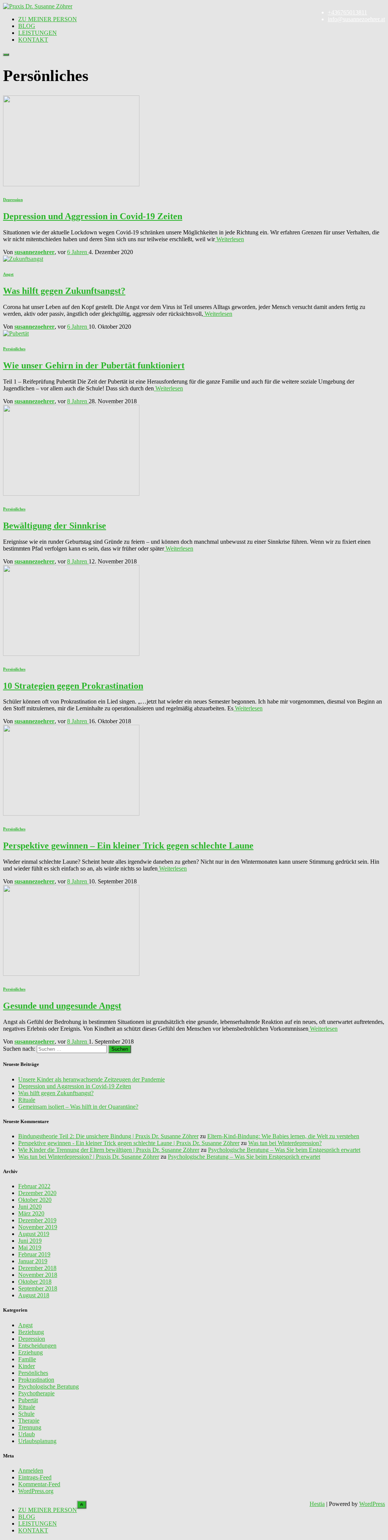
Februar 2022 (34, 1186)
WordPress (372, 1504)
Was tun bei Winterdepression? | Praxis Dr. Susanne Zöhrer (88, 1156)
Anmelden (30, 1470)
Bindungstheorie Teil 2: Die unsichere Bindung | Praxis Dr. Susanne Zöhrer (108, 1136)
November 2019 (37, 1227)
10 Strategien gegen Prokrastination (73, 686)
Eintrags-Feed (35, 1477)
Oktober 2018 (35, 1281)
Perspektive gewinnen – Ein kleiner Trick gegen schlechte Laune (128, 845)
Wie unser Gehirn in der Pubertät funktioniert (94, 365)
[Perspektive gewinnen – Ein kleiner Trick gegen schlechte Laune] (71, 813)
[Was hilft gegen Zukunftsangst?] (23, 259)
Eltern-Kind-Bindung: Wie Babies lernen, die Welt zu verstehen (283, 1136)
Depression (13, 199)
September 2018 (37, 1288)
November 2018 (37, 1275)
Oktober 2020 (35, 1200)
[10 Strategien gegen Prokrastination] (71, 654)
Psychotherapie (36, 1393)
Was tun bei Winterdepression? (285, 1143)
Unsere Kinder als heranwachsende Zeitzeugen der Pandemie (91, 1079)
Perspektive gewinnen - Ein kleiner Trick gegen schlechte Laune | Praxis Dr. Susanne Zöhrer (128, 1143)
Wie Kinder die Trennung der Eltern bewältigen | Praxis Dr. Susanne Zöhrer (108, 1150)
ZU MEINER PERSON (47, 19)
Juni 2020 (30, 1206)
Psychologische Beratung (48, 1386)
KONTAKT (33, 39)
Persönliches (14, 348)
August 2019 (33, 1234)
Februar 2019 (34, 1254)
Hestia (317, 1504)
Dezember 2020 (37, 1193)
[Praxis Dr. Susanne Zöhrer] (37, 6)
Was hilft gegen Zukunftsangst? (64, 291)
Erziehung (30, 1352)
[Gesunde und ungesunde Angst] (71, 973)
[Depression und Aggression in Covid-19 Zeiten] (71, 184)
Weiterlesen (229, 239)
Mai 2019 (29, 1247)
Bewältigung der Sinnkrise (54, 525)
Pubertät (28, 1400)
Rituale (26, 1100)
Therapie (28, 1420)
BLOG (26, 26)
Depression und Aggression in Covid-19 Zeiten (92, 216)
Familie (27, 1359)
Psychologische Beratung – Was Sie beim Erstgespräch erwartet (284, 1150)
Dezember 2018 (37, 1268)
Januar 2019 (32, 1261)
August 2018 (33, 1295)
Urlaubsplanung (37, 1441)
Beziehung (31, 1332)
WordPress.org (35, 1491)
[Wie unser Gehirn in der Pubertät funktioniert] (16, 333)
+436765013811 (347, 12)
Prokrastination (36, 1379)
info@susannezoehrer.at (356, 19)
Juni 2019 (30, 1240)
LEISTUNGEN (37, 33)
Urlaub (26, 1434)
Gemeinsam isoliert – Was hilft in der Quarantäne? (78, 1106)
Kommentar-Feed (39, 1484)
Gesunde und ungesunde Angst (62, 1006)
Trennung (29, 1427)
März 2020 (31, 1213)
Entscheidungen (37, 1345)
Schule (26, 1413)
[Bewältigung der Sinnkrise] (71, 493)
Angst (8, 274)
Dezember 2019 (37, 1220)
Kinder (26, 1366)
